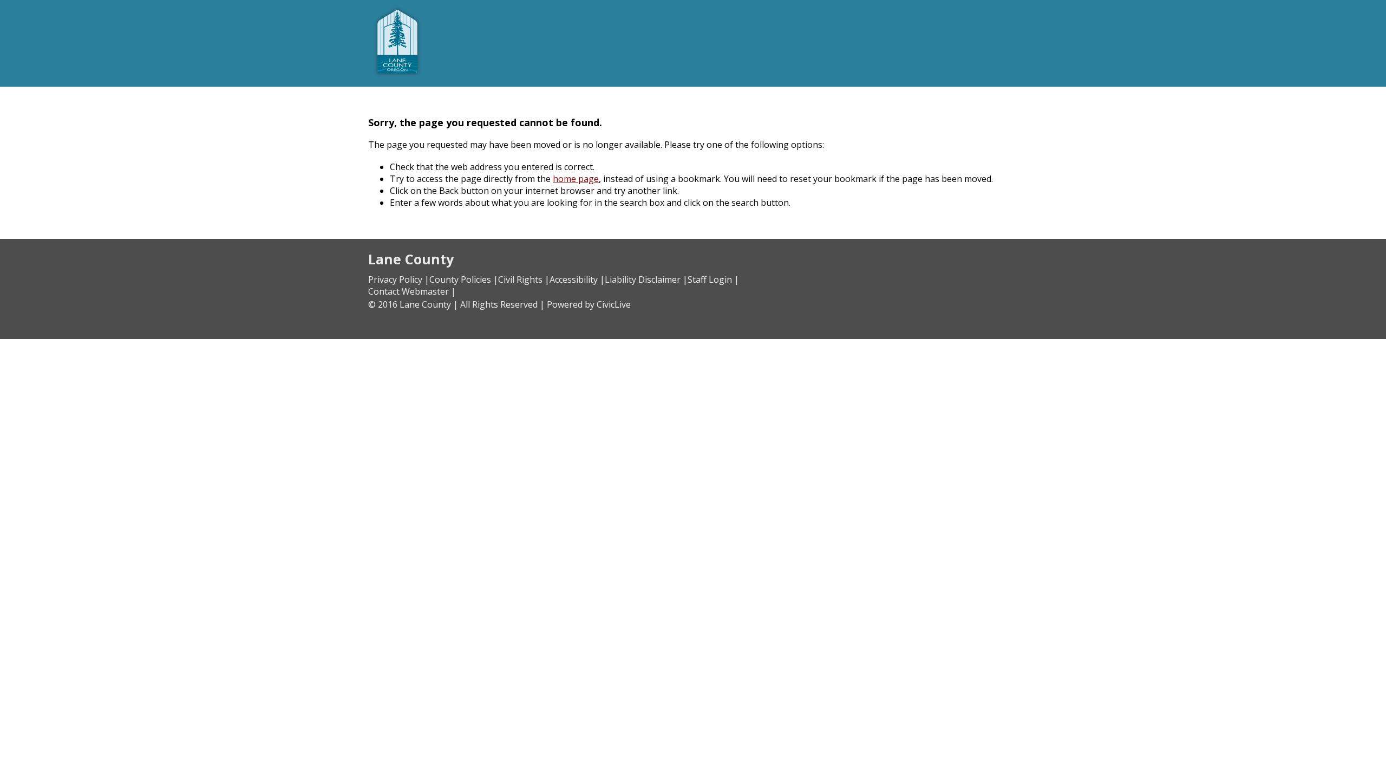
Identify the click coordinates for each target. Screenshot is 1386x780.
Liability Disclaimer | (646, 279)
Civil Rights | (524, 279)
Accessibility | (577, 279)
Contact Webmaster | (412, 291)
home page (576, 179)
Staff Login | (713, 279)
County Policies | (463, 279)
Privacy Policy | (398, 279)
